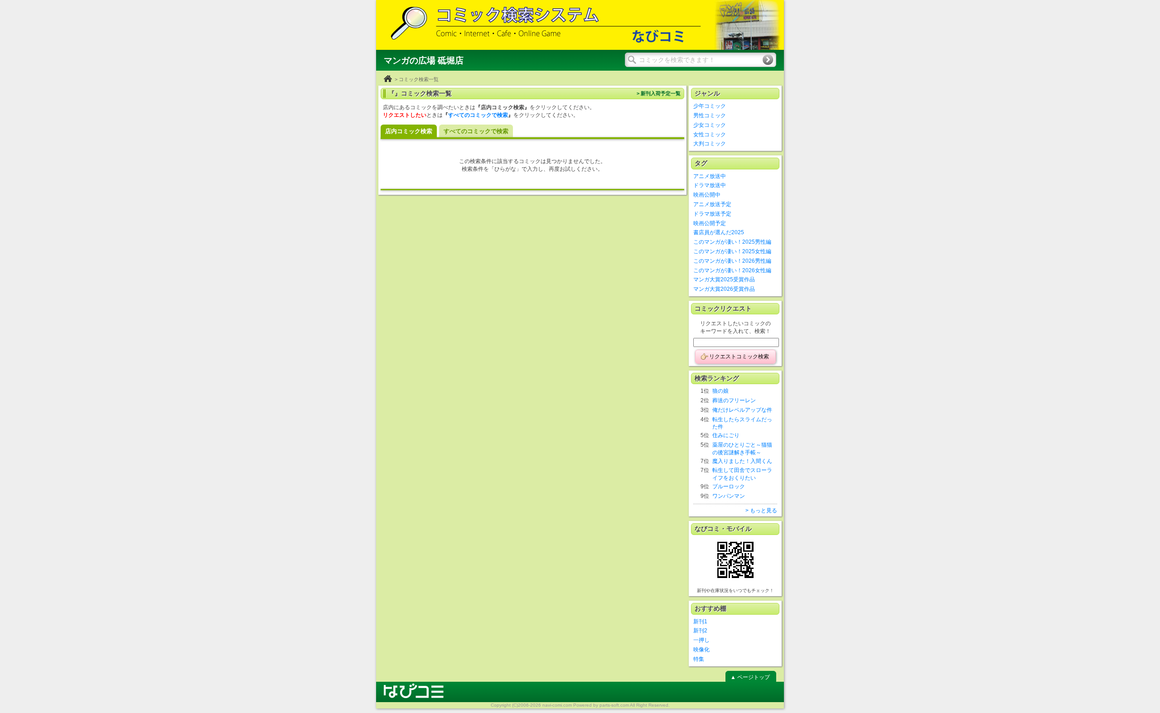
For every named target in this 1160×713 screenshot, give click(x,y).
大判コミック (709, 143)
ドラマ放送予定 (712, 214)
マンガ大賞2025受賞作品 (724, 279)
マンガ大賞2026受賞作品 (724, 289)
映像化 (701, 649)
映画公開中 (706, 195)
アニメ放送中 (709, 176)
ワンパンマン (728, 496)
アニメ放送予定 (712, 204)
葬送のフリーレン (734, 400)
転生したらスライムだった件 (742, 423)
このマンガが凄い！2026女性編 (732, 270)
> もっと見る (761, 510)
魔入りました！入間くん (742, 461)
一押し (701, 640)
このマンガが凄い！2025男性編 (732, 242)
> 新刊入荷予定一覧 (659, 93)
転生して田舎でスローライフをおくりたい (742, 474)
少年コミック (709, 106)
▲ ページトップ (750, 677)
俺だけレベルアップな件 (742, 410)
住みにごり (726, 435)
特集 (698, 659)
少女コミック (709, 125)
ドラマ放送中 (709, 185)
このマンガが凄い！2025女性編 (732, 251)
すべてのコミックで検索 (478, 115)
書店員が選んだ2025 (718, 232)
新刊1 (700, 621)
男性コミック (709, 115)
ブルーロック (728, 486)
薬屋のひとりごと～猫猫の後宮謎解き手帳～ (742, 449)
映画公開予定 (709, 223)
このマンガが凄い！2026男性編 (732, 261)
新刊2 (700, 630)
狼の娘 (720, 391)
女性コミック (709, 134)
